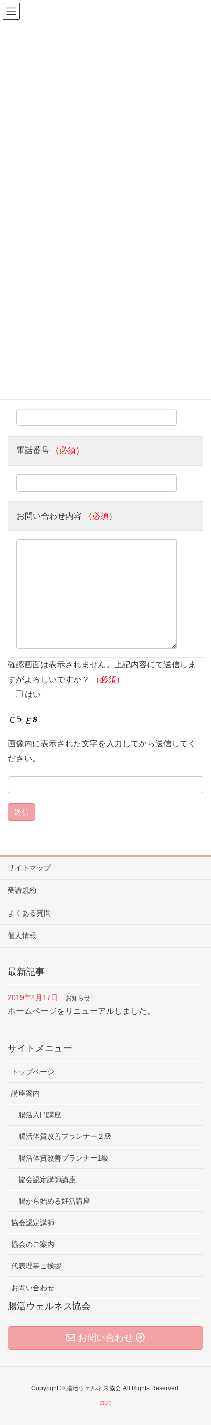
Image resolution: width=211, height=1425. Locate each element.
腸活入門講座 (39, 1115)
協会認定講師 (32, 1222)
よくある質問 (29, 913)
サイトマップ (29, 868)
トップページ (32, 1072)
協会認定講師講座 (47, 1179)
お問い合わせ (32, 1288)
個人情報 (22, 935)
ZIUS (106, 1403)
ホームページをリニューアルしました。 (81, 1011)
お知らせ (78, 998)
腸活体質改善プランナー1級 (63, 1158)
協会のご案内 (32, 1244)
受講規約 (22, 890)
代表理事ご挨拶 (36, 1265)
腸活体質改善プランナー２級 (65, 1136)
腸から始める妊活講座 (54, 1201)
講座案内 (25, 1093)
